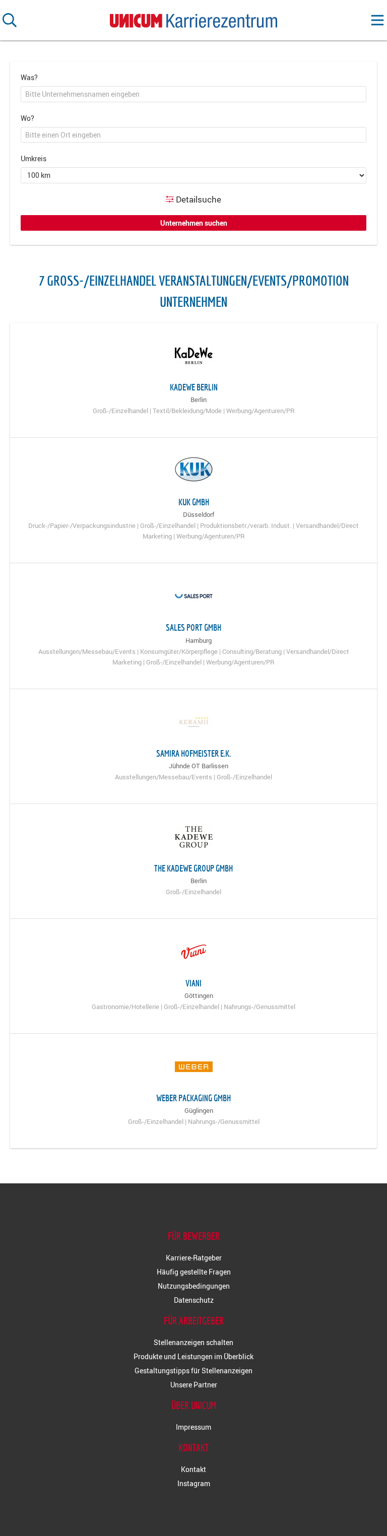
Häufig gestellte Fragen (194, 1272)
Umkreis (33, 158)
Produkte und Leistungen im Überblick (193, 1356)
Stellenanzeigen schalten (193, 1342)
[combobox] (193, 94)
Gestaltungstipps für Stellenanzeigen (193, 1370)
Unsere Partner (193, 1384)
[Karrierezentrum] (193, 18)
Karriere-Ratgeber (194, 1257)
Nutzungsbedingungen (194, 1286)
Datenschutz (194, 1300)
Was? (29, 77)
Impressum (193, 1427)
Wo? (27, 118)
